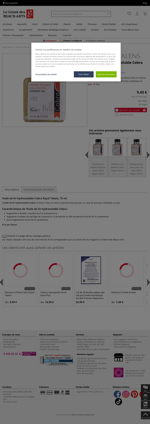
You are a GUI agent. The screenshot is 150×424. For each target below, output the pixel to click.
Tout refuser (83, 74)
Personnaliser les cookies (46, 74)
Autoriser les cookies (106, 74)
